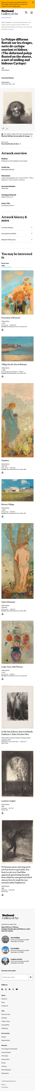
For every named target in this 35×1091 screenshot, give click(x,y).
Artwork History (7, 227)
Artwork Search (6, 1052)
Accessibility (5, 1025)
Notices (3, 1084)
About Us (4, 999)
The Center (4, 1056)
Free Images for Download (9, 1049)
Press (3, 1002)
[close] (33, 2)
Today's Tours (5, 1021)
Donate (3, 1037)
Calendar (4, 1018)
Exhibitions (4, 1028)
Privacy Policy (4, 1087)
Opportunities (5, 1040)
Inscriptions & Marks (8, 233)
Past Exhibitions (6, 1070)
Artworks (8, 22)
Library (3, 1063)
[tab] (6, 264)
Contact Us (4, 1006)
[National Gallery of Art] (17, 916)
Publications (5, 1073)
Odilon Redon (5, 82)
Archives (4, 1066)
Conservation (5, 1059)
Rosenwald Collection (7, 169)
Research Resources (8, 239)
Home (3, 22)
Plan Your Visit (5, 1014)
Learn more (16, 6)
